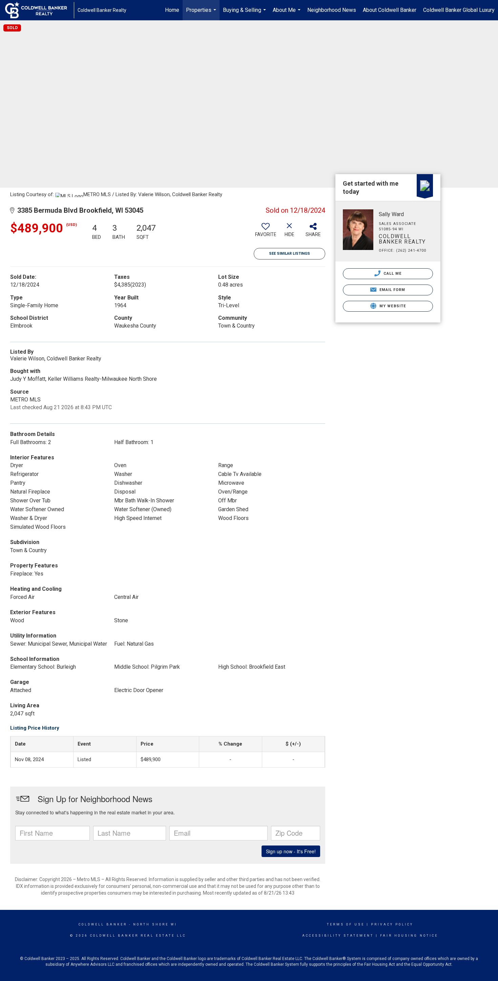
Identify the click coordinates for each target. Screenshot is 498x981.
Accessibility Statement (338, 935)
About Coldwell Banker (389, 10)
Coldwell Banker (103, 924)
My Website (392, 306)
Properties (202, 13)
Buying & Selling (245, 13)
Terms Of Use (346, 924)
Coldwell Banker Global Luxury (459, 10)
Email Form (391, 290)
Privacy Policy (392, 924)
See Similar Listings (289, 253)
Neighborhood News (331, 10)
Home (172, 10)
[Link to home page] (39, 10)
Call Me (392, 273)
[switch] (265, 232)
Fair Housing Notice (409, 935)
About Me (287, 13)
